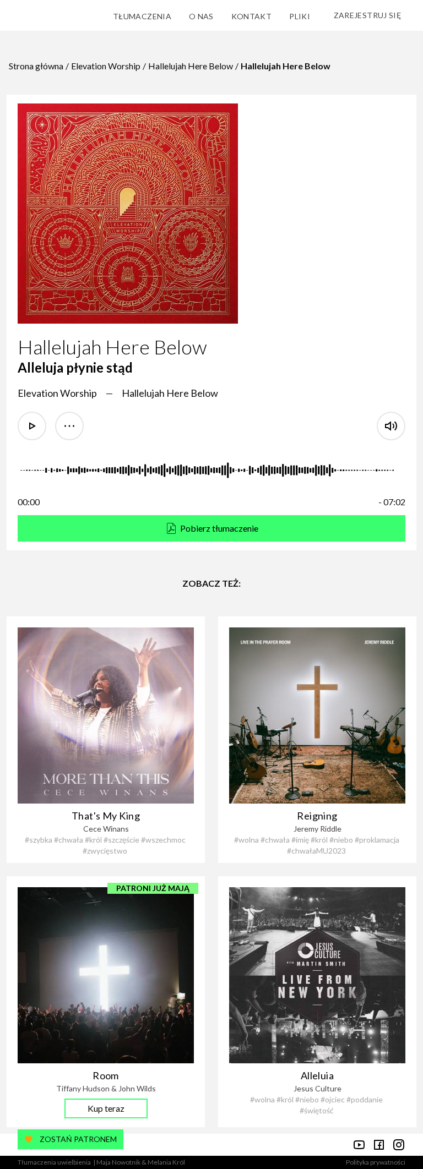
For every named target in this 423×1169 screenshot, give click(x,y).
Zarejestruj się (367, 15)
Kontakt (251, 16)
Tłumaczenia (142, 16)
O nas (201, 16)
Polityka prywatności (375, 1162)
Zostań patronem (78, 1139)
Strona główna (36, 66)
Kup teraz (106, 1108)
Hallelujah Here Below (190, 66)
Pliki (299, 16)
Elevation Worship (105, 66)
